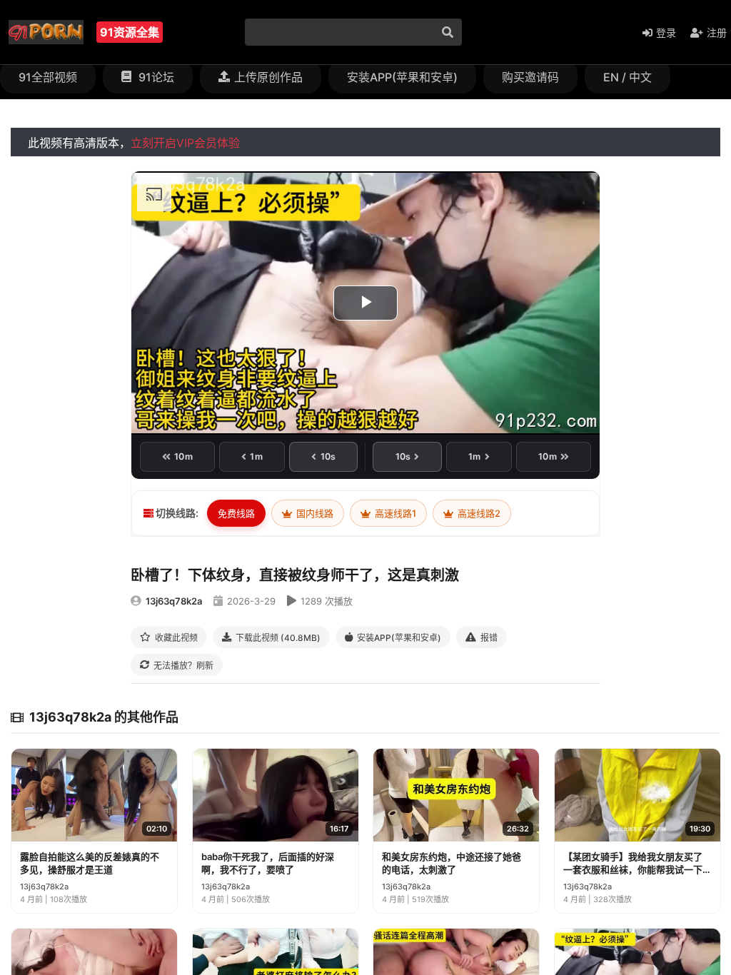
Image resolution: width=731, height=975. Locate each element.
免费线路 (236, 513)
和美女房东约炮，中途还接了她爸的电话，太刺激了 (451, 863)
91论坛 (155, 77)
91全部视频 (48, 77)
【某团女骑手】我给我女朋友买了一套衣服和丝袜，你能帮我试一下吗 (632, 863)
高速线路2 (477, 513)
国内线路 (313, 513)
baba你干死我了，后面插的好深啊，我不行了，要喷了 (267, 863)
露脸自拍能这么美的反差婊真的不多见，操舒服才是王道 (89, 863)
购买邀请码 (530, 77)
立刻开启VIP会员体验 (185, 143)
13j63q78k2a (174, 601)
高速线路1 (394, 513)
